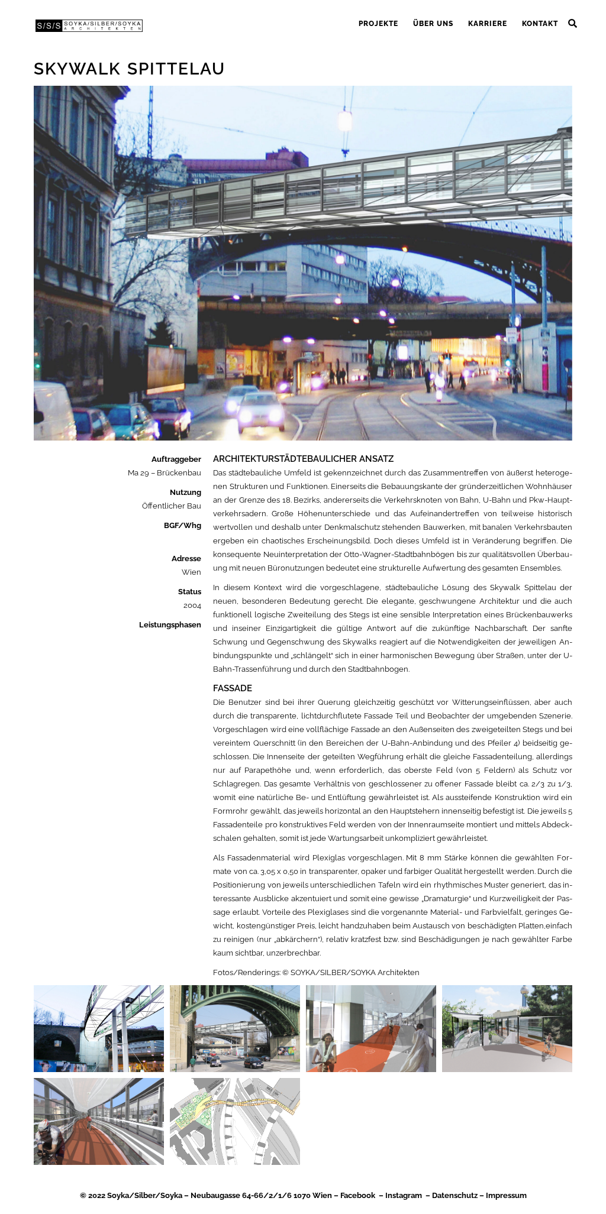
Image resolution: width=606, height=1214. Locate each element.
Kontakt (540, 24)
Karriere (487, 24)
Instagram (403, 1195)
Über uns (433, 24)
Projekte (378, 24)
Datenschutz (455, 1195)
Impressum (506, 1195)
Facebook (357, 1195)
